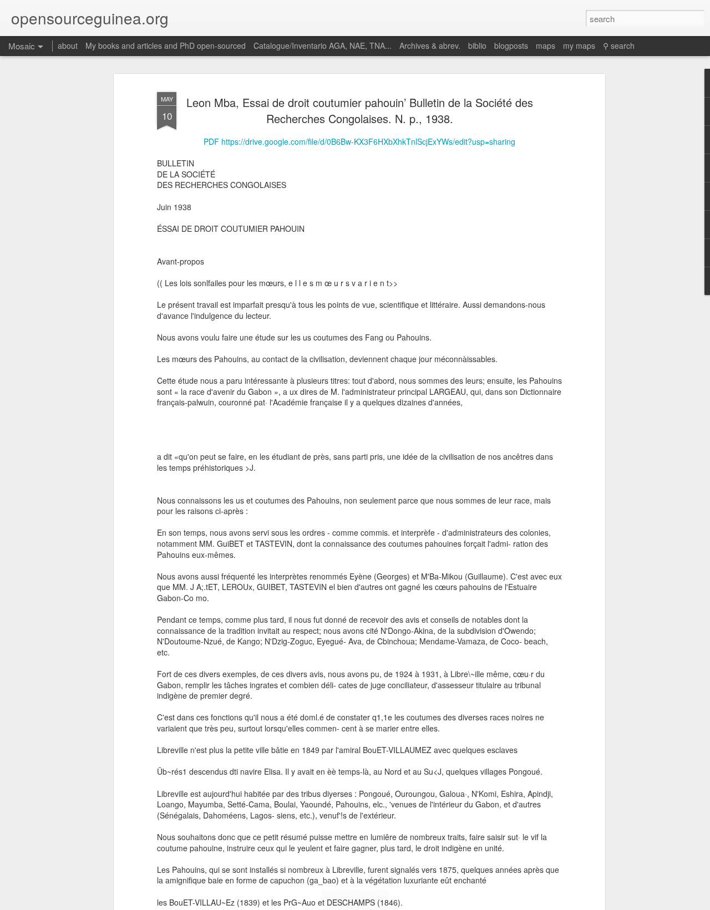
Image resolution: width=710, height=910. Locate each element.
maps (545, 45)
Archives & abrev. (429, 45)
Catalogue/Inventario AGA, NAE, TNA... (322, 45)
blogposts (511, 45)
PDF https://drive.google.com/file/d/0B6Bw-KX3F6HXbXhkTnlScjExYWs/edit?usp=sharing (359, 141)
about (68, 45)
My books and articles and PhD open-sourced (165, 45)
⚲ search (619, 45)
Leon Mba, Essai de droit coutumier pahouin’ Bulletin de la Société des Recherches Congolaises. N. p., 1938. (359, 110)
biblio (477, 45)
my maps (579, 45)
